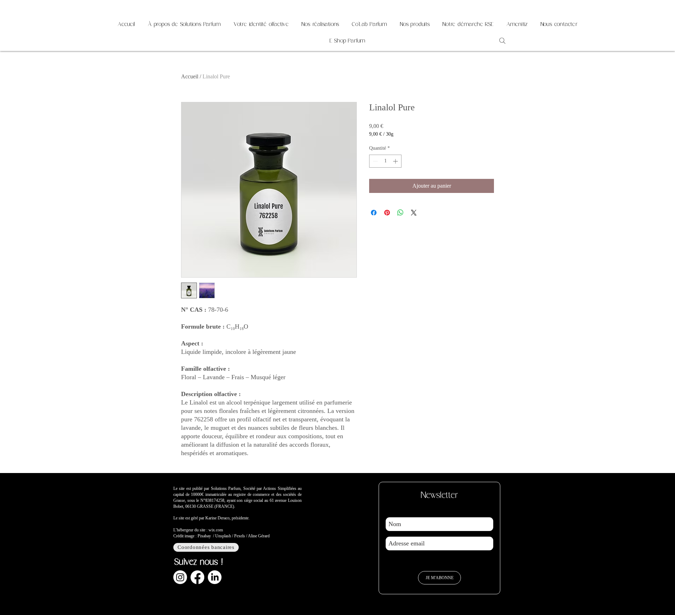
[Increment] (396, 161)
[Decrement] (374, 161)
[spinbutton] (385, 161)
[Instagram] (180, 577)
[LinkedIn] (214, 577)
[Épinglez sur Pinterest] (387, 212)
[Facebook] (197, 577)
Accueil (189, 76)
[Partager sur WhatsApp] (400, 212)
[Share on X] (414, 212)
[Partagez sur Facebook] (373, 212)
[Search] (502, 40)
